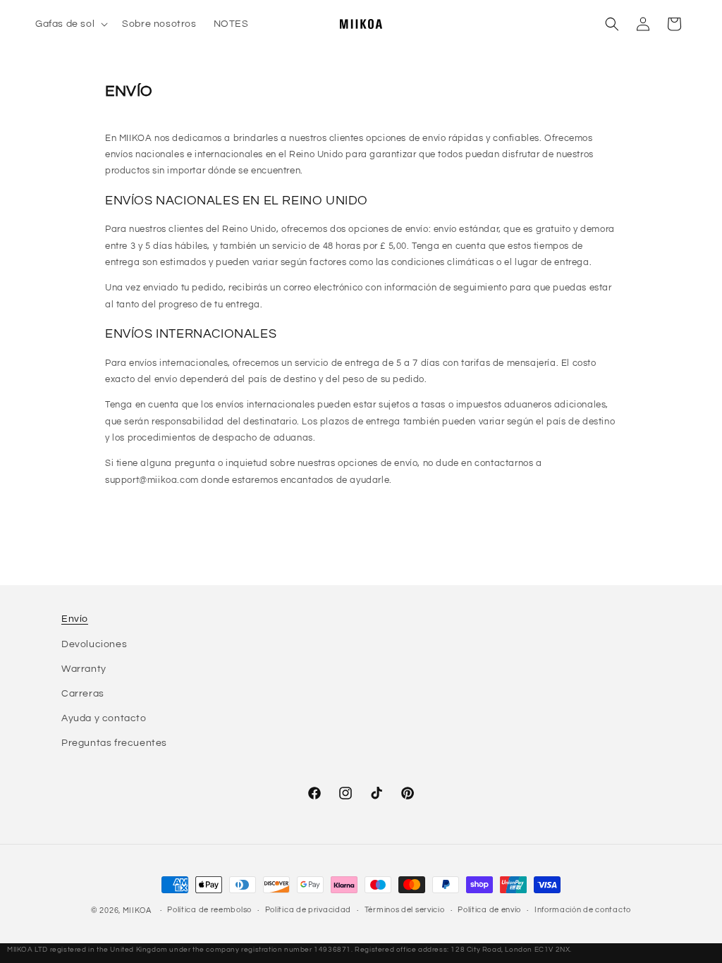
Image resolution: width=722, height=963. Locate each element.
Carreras (82, 694)
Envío (74, 619)
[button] (70, 24)
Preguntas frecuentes (114, 743)
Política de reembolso (209, 910)
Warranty (83, 669)
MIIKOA (137, 910)
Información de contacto (582, 910)
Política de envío (489, 910)
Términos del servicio (405, 910)
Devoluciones (94, 644)
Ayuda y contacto (104, 718)
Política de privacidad (308, 910)
